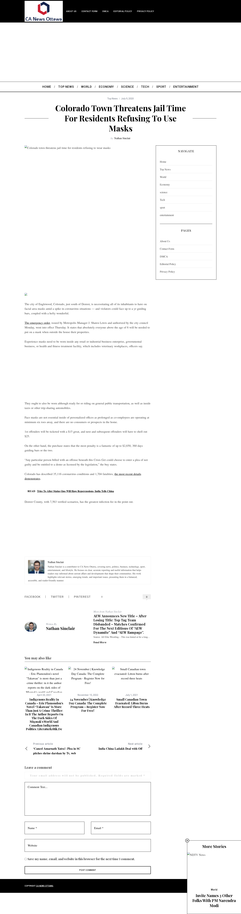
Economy (165, 184)
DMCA (105, 11)
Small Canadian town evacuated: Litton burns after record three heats (132, 703)
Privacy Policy (145, 11)
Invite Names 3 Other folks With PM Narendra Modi (214, 900)
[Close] (187, 841)
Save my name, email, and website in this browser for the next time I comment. (81, 859)
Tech (162, 199)
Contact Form (89, 11)
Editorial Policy (122, 11)
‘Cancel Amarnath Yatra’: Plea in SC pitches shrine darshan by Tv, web (56, 748)
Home (163, 161)
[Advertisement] (120, 47)
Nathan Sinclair (122, 138)
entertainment (167, 215)
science (163, 192)
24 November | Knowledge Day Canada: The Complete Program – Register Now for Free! (88, 705)
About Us (71, 11)
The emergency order (37, 323)
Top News (112, 98)
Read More (99, 642)
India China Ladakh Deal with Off (120, 746)
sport (162, 207)
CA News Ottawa (44, 886)
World (163, 177)
